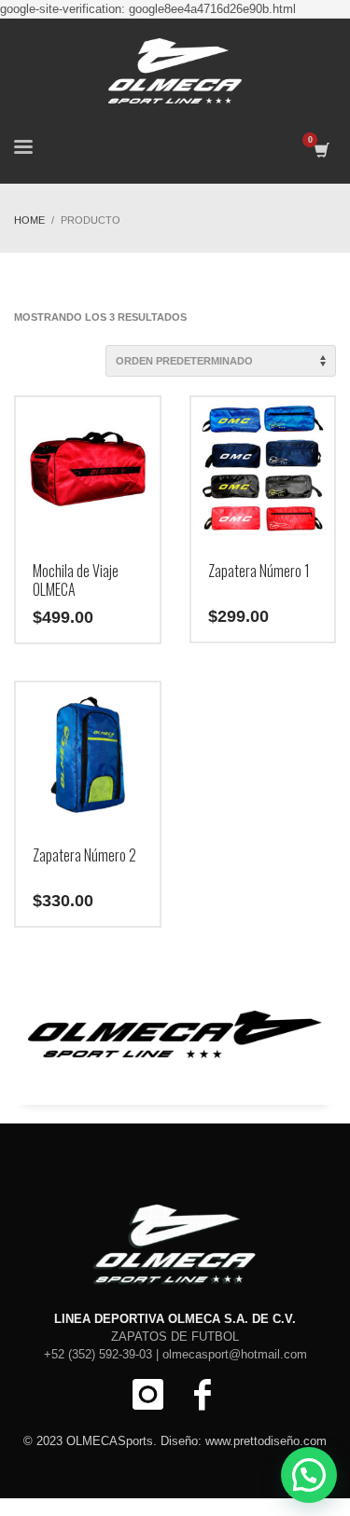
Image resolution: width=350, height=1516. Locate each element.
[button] (309, 1475)
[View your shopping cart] (320, 150)
